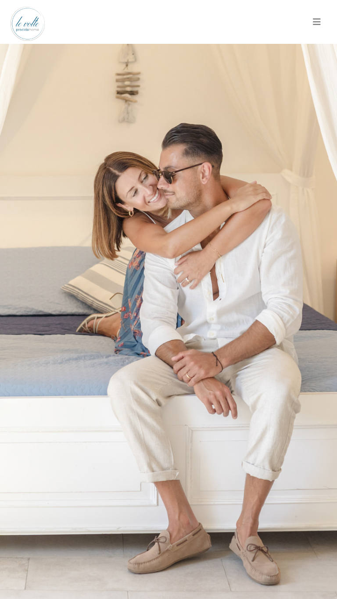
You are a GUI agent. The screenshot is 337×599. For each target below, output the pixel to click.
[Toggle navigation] (316, 22)
